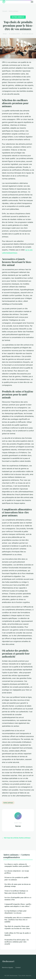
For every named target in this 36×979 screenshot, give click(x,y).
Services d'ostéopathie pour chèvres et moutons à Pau (17, 898)
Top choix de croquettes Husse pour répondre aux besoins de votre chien (17, 927)
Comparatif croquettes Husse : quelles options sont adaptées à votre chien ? (17, 905)
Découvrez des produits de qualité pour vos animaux (16, 878)
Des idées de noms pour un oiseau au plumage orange (17, 885)
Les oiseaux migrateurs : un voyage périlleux (16, 872)
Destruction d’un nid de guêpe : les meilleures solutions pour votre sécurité (16, 942)
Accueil (4, 11)
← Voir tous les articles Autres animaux (16, 838)
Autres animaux (13, 11)
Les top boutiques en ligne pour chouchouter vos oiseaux (15, 912)
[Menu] (32, 1)
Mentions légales (7, 967)
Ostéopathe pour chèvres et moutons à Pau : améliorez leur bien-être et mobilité (17, 919)
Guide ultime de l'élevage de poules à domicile (17, 934)
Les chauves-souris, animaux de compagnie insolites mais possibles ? (17, 865)
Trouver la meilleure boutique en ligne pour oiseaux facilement (16, 892)
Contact (18, 967)
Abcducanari (8, 961)
